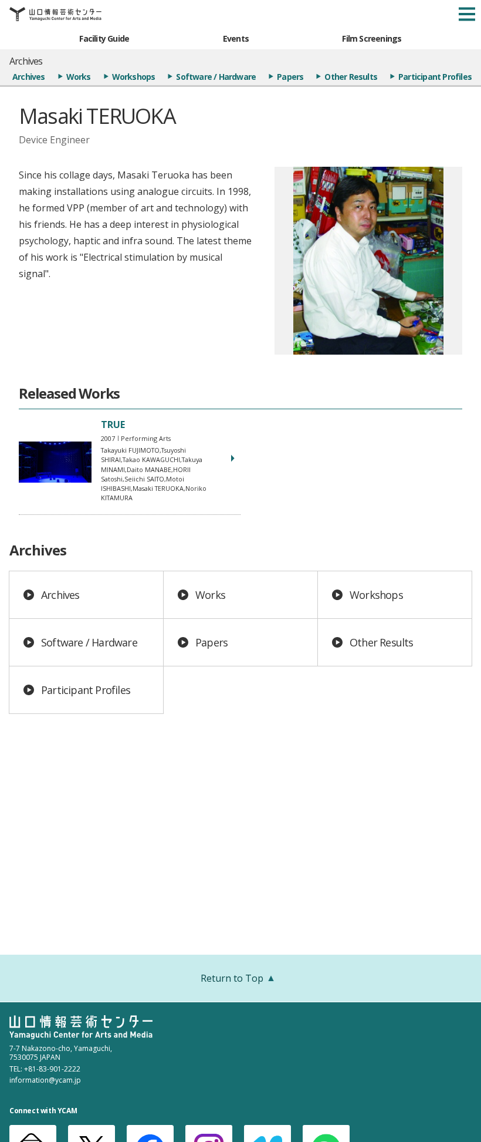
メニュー (467, 14)
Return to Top (232, 978)
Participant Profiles (435, 76)
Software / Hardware (216, 76)
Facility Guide (104, 38)
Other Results (350, 76)
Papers (290, 76)
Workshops (133, 76)
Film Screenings (371, 38)
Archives (28, 76)
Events (236, 38)
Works (78, 76)
